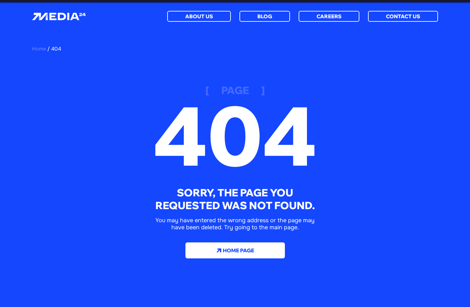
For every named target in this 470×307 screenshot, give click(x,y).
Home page (238, 250)
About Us (199, 16)
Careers (329, 16)
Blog (264, 16)
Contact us (403, 16)
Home (39, 48)
